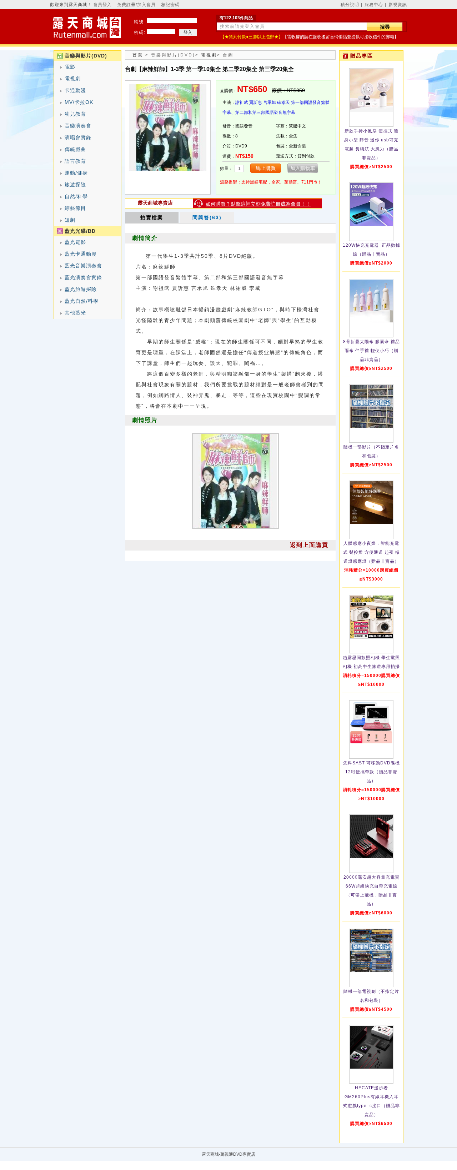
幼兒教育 (75, 114)
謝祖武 (241, 102)
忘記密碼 (170, 4)
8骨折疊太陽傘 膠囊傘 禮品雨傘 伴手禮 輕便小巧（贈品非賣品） (371, 350)
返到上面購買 (309, 545)
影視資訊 (397, 4)
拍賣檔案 (151, 217)
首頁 (137, 54)
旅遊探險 (75, 184)
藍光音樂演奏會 (83, 265)
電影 (70, 67)
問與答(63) (207, 217)
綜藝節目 (75, 208)
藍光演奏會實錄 (83, 277)
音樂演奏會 (78, 126)
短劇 (70, 220)
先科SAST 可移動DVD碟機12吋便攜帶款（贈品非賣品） (371, 771)
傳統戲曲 (75, 149)
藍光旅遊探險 (81, 289)
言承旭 (269, 102)
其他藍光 (75, 313)
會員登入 (102, 4)
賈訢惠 (255, 102)
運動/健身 (76, 173)
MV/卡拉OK (79, 102)
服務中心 (374, 4)
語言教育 (75, 161)
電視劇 (73, 78)
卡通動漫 (75, 90)
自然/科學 (76, 196)
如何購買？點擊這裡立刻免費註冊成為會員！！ (258, 204)
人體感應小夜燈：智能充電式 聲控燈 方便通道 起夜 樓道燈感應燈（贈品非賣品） (371, 552)
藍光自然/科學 (82, 301)
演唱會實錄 (78, 137)
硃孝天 (283, 102)
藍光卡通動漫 (81, 254)
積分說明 (350, 4)
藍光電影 (75, 242)
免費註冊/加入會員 (136, 4)
